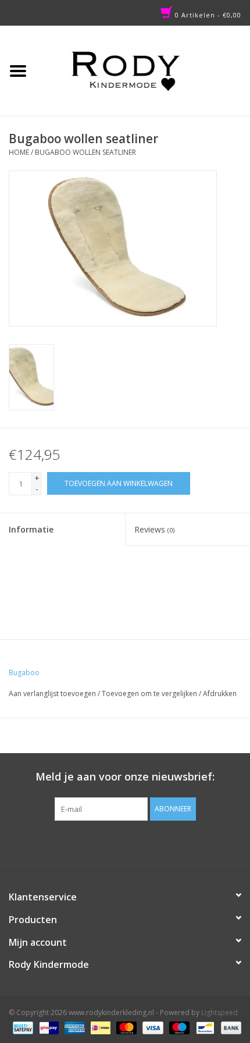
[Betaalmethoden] (21, 1027)
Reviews (154, 529)
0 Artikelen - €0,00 (207, 14)
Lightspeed (219, 1012)
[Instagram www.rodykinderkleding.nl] (135, 844)
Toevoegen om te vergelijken (150, 693)
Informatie (31, 529)
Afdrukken (220, 693)
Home (19, 152)
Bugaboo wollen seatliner (85, 152)
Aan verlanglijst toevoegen (52, 693)
